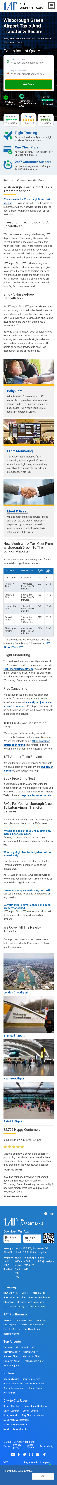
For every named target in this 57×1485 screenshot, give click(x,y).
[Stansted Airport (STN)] (28, 1014)
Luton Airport (27, 1347)
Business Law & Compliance (30, 1302)
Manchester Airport (32, 1356)
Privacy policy (17, 1446)
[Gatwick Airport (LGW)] (28, 1100)
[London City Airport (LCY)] (28, 971)
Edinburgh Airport (11, 1361)
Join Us (23, 1324)
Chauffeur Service (31, 1379)
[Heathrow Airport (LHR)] (28, 1057)
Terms (6, 1446)
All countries (9, 1393)
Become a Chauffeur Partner (36, 1297)
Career (25, 1293)
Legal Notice (30, 1446)
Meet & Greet (17, 511)
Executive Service (11, 1329)
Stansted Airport (14, 1035)
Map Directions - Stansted (15, 1429)
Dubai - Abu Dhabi (12, 1406)
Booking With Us (11, 1334)
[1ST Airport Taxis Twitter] (25, 1454)
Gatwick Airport (13, 1121)
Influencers (8, 1302)
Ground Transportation (14, 1388)
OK (43, 1476)
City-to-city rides (11, 1379)
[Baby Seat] (28, 371)
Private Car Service (12, 1383)
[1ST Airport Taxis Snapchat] (38, 1454)
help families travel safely (36, 795)
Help (51, 1213)
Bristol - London (30, 1411)
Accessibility (47, 1446)
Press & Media (38, 1293)
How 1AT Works (11, 1293)
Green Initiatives (11, 1297)
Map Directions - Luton (33, 1415)
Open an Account (24, 1320)
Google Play (10, 1239)
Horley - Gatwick (11, 1415)
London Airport (10, 1347)
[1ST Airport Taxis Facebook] (19, 1454)
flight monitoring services (18, 669)
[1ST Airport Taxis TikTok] (44, 1454)
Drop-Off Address (18, 71)
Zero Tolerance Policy (13, 1306)
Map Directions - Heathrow (16, 1420)
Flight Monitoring (20, 451)
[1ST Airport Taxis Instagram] (32, 1454)
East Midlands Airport (34, 1361)
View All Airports (11, 1365)
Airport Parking (36, 1388)
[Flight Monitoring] (28, 431)
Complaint (41, 1320)
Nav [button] (51, 5)
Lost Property (9, 1324)
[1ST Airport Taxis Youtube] (14, 1454)
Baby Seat (14, 391)
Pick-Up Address (17, 59)
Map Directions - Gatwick (15, 1424)
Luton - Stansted (11, 1411)
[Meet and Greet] (28, 492)
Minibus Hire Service (34, 1383)
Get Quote (28, 84)
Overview (7, 1320)
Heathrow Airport (14, 1078)
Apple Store (30, 1239)
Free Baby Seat (37, 1324)
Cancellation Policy (36, 1306)
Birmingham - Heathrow (35, 1406)
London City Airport (15, 992)
